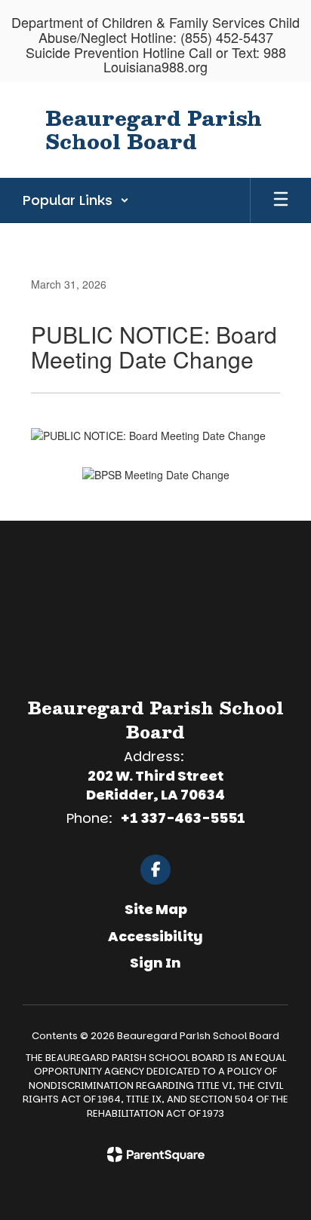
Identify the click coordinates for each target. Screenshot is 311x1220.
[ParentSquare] (155, 1154)
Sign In (155, 962)
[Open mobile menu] (281, 200)
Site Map (156, 909)
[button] (76, 200)
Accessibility (155, 936)
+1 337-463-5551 (182, 818)
